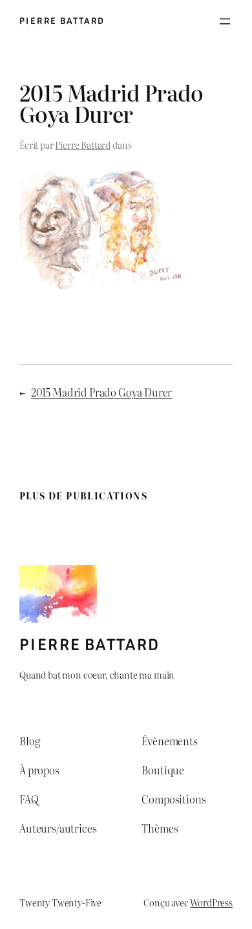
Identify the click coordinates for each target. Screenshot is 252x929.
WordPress (211, 902)
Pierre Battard (62, 21)
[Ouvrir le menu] (225, 21)
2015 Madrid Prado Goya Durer (101, 392)
